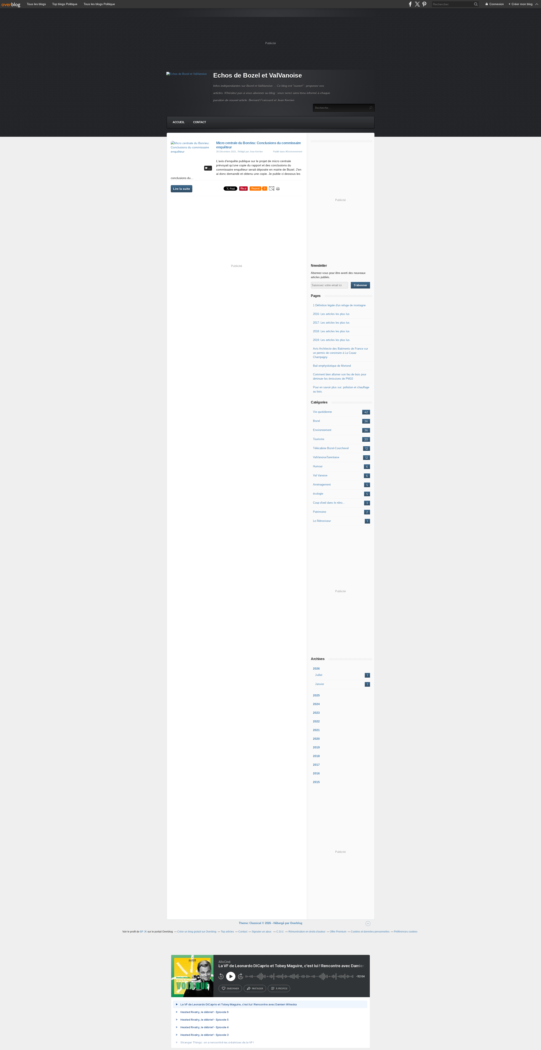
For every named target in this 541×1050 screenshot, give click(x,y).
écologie (318, 493)
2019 (316, 747)
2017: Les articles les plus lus (331, 322)
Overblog (296, 923)
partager (257, 988)
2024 (316, 704)
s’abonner (233, 988)
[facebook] (410, 4)
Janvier (319, 684)
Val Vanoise (320, 475)
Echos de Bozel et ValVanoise (257, 75)
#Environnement (294, 151)
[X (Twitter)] (417, 4)
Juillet (318, 675)
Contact (199, 122)
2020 (316, 738)
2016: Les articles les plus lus (331, 314)
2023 (316, 712)
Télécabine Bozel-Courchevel (331, 448)
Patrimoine (319, 511)
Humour (317, 466)
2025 (316, 695)
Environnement (322, 430)
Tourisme (318, 439)
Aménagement (322, 484)
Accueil (179, 122)
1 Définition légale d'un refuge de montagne (339, 305)
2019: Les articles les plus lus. (331, 340)
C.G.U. (280, 931)
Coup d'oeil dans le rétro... (329, 502)
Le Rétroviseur (322, 520)
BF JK (143, 931)
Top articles (227, 931)
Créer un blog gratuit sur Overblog (196, 931)
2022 (316, 721)
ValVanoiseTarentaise (326, 457)
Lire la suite (181, 188)
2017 (316, 764)
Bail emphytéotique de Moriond (332, 365)
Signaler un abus (262, 931)
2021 (316, 730)
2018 (316, 756)
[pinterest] (424, 4)
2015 (316, 782)
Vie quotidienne (322, 411)
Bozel (316, 420)
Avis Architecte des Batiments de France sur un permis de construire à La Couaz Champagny (340, 353)
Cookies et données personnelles (370, 931)
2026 (316, 668)
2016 (316, 773)
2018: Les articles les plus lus (331, 331)
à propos (281, 988)
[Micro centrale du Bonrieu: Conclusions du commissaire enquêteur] (192, 151)
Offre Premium (338, 931)
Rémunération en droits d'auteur (306, 931)
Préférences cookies (405, 931)
